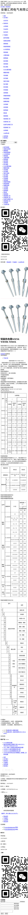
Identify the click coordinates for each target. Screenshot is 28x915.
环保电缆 (5, 89)
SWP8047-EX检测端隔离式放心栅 (11, 750)
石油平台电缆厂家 (8, 124)
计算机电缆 (6, 55)
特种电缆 (5, 52)
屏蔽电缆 (5, 43)
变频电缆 (5, 92)
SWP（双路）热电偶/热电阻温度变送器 (13, 747)
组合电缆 (5, 61)
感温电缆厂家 (6, 127)
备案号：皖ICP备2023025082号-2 (9, 813)
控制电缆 (5, 63)
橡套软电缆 (6, 72)
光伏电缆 (5, 104)
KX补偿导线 (6, 49)
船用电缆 (5, 110)
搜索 (16, 142)
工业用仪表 (6, 133)
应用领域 (5, 136)
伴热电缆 (5, 75)
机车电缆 (5, 87)
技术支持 (5, 32)
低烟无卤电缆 (6, 40)
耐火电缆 (5, 66)
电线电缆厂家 (6, 118)
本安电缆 (5, 107)
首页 (4, 15)
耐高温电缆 (6, 98)
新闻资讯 (5, 23)
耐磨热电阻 (12, 730)
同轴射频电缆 (6, 95)
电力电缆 (5, 84)
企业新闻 (5, 819)
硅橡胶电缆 (6, 101)
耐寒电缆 (5, 58)
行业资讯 (5, 29)
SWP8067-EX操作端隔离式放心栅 (11, 749)
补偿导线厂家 (6, 121)
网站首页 (9, 262)
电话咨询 (5, 821)
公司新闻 (5, 26)
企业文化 (5, 20)
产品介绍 (5, 358)
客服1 (16, 827)
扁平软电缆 (6, 37)
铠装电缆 (5, 115)
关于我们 (3, 6)
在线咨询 (3, 353)
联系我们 (8, 6)
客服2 (16, 829)
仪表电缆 (5, 130)
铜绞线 (5, 113)
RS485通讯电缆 (7, 69)
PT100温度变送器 (7, 742)
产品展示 (5, 35)
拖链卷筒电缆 (6, 46)
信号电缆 (5, 78)
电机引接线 (6, 81)
